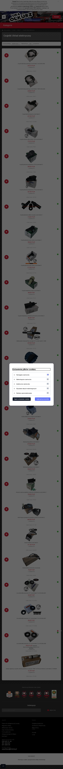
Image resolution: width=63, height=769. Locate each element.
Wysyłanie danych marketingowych (26, 388)
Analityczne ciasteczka (23, 384)
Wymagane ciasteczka (22, 375)
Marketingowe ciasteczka (23, 379)
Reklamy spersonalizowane (24, 393)
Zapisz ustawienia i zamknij (21, 399)
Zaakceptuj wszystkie (42, 399)
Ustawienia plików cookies (24, 369)
